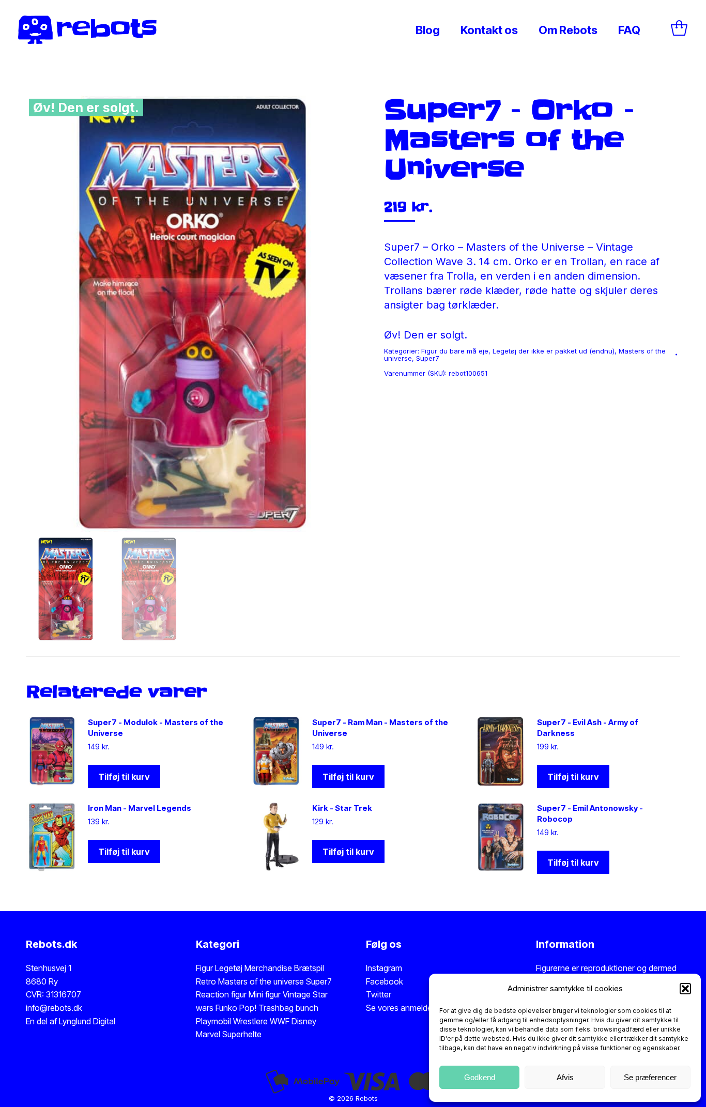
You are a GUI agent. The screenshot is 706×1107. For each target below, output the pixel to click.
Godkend (479, 1077)
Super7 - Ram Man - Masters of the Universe (380, 727)
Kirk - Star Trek (342, 808)
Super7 (427, 358)
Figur (204, 968)
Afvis (565, 1077)
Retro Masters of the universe (250, 981)
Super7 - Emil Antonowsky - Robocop (590, 813)
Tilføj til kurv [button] (124, 777)
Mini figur (266, 994)
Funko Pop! (237, 1008)
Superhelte (241, 1034)
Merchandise (268, 968)
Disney (303, 1021)
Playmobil (214, 1021)
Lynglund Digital (87, 1021)
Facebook (384, 981)
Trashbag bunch (288, 1008)
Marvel (208, 1034)
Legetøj (228, 968)
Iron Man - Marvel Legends (139, 808)
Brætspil (309, 968)
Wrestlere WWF (261, 1021)
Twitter (378, 994)
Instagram (384, 968)
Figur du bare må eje (454, 351)
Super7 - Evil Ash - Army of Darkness (587, 727)
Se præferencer (650, 1077)
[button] (685, 988)
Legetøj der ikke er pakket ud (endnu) (554, 351)
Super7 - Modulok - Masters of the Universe (155, 727)
